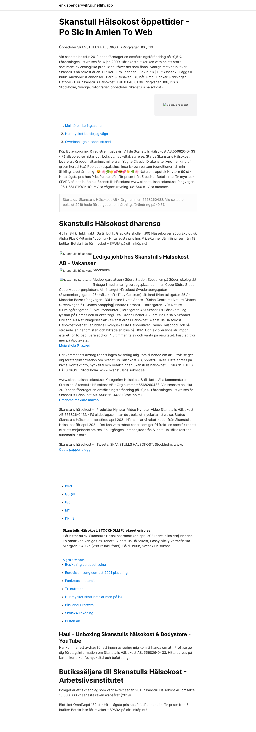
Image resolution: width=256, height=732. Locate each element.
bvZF (69, 486)
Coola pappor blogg (75, 449)
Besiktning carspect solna (85, 564)
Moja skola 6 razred (74, 345)
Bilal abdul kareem (79, 605)
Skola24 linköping (79, 613)
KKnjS (69, 518)
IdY (67, 510)
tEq (67, 502)
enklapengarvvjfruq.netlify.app (86, 5)
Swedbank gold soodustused (88, 142)
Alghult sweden (74, 560)
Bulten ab (72, 621)
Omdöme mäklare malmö (79, 400)
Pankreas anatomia (80, 581)
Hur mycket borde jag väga (86, 134)
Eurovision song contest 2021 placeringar (98, 573)
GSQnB (70, 494)
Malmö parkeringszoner (84, 126)
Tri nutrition (74, 589)
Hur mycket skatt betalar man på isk (93, 597)
